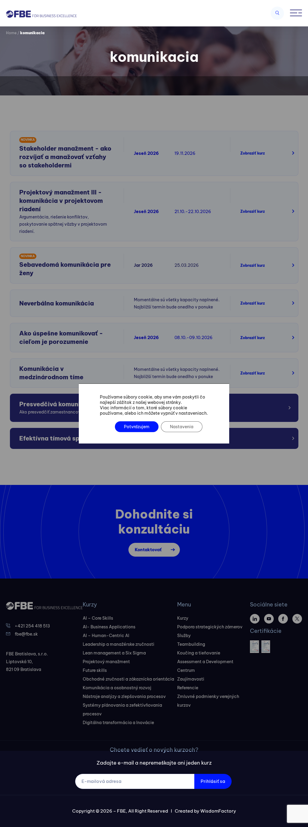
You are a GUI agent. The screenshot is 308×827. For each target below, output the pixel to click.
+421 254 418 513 (32, 626)
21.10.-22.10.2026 (192, 211)
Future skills (95, 670)
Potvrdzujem (136, 426)
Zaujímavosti (190, 679)
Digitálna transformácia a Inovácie (118, 722)
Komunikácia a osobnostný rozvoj (117, 687)
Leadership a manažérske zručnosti (118, 644)
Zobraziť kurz (252, 153)
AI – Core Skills (98, 618)
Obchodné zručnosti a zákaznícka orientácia (128, 679)
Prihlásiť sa (213, 781)
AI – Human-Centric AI (106, 635)
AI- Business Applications (109, 627)
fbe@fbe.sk (26, 634)
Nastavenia (181, 426)
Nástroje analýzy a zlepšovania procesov (124, 696)
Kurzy (182, 618)
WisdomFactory (218, 811)
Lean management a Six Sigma (114, 653)
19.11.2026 (185, 153)
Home (11, 33)
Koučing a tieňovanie (198, 653)
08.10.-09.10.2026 (193, 337)
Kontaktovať (148, 549)
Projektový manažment (106, 661)
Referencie (187, 687)
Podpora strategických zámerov (209, 627)
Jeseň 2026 (146, 153)
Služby (184, 635)
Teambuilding (191, 644)
